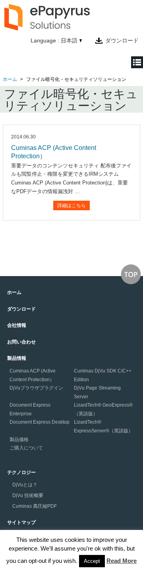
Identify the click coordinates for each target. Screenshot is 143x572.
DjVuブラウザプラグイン (36, 388)
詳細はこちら (71, 205)
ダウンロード (122, 40)
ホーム (10, 79)
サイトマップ (21, 522)
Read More (121, 560)
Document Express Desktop (40, 422)
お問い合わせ (21, 342)
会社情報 (16, 325)
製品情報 (16, 358)
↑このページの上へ (131, 274)
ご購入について (26, 448)
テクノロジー (21, 472)
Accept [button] (92, 561)
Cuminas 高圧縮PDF (34, 506)
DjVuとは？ (24, 485)
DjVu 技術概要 (27, 495)
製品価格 (19, 439)
